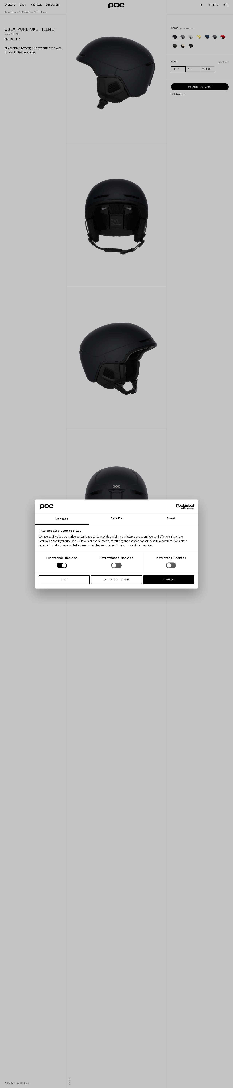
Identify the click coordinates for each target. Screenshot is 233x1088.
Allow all (169, 579)
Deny (64, 579)
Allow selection (116, 579)
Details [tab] (116, 518)
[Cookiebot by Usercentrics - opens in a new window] (178, 506)
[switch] (116, 565)
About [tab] (171, 518)
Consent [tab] (62, 519)
